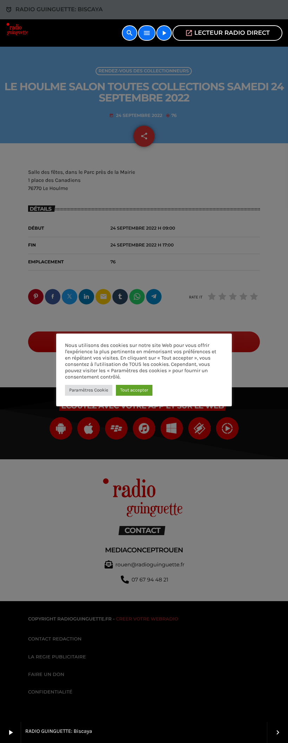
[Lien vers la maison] (18, 33)
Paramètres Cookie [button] (88, 390)
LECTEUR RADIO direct (227, 33)
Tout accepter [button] (134, 390)
